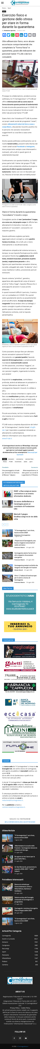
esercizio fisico (29, 459)
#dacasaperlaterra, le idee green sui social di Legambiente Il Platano (30, 472)
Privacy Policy (15, 1008)
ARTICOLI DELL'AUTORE (11, 485)
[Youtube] (26, 1038)
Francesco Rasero (19, 547)
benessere (11, 459)
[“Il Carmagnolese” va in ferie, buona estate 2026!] (7, 533)
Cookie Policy (25, 1008)
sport (30, 461)
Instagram (31, 146)
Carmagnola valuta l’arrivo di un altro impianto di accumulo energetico (25, 555)
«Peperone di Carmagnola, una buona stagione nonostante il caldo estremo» (25, 543)
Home (4, 8)
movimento (18, 461)
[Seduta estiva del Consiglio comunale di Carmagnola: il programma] (7, 900)
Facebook (21, 146)
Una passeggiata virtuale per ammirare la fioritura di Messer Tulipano (10, 472)
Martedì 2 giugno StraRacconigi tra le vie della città (25, 516)
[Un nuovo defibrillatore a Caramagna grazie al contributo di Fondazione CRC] (7, 504)
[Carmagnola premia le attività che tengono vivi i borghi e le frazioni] (7, 568)
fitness (5, 461)
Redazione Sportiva (9, 30)
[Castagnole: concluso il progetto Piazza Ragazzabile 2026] (7, 911)
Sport (9, 8)
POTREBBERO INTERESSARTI (13, 482)
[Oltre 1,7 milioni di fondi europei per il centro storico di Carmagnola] (7, 578)
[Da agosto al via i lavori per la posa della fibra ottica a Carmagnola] (7, 859)
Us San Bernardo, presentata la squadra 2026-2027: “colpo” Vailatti (25, 869)
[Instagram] (20, 1038)
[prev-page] (3, 524)
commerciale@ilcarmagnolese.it (13, 807)
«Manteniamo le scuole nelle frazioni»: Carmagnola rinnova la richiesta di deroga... (26, 848)
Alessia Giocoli (18, 570)
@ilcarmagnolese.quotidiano (20, 822)
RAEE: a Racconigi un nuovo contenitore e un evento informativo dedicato (25, 493)
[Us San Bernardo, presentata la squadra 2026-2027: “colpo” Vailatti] (7, 869)
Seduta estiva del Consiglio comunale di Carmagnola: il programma (24, 900)
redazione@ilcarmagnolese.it (12, 800)
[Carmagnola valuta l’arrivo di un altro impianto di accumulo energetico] (7, 555)
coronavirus (19, 459)
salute (25, 461)
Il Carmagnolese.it (22, 1046)
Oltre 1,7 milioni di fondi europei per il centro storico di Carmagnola (25, 578)
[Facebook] (14, 1038)
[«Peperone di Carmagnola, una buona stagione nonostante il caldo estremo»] (7, 543)
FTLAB (10, 461)
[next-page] (7, 524)
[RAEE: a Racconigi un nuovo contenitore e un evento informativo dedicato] (7, 493)
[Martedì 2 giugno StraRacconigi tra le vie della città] (7, 516)
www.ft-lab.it (7, 438)
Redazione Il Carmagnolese (22, 535)
